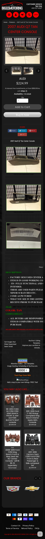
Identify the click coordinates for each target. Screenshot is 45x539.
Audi (22, 79)
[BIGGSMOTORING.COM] (12, 6)
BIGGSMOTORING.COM (22, 534)
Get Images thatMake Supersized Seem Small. (10, 344)
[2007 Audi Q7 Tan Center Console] (16, 71)
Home (5, 22)
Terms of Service (12, 528)
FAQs (37, 528)
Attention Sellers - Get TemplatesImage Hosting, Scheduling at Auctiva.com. (22, 365)
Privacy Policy (28, 525)
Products (12, 22)
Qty (22, 97)
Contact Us (15, 525)
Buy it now (22, 115)
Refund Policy (27, 528)
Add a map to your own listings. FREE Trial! (22, 382)
